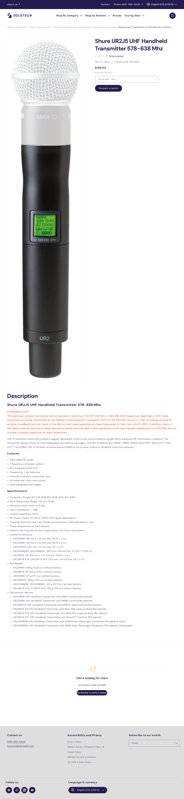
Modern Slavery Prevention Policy (84, 747)
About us (12, 4)
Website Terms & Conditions (81, 757)
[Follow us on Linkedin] (24, 790)
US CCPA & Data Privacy (79, 762)
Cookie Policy (74, 752)
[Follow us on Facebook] (9, 790)
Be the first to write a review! (92, 692)
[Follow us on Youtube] (32, 790)
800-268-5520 (16, 741)
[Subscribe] (176, 743)
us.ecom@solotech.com (20, 745)
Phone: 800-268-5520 (127, 4)
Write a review (116, 56)
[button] (69, 15)
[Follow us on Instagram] (17, 790)
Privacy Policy (74, 742)
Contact (105, 4)
